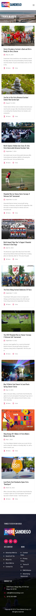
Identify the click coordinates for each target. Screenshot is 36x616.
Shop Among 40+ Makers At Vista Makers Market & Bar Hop (16, 435)
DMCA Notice (27, 570)
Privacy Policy (24, 560)
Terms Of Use (25, 566)
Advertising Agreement (25, 575)
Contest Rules (24, 554)
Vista (16, 68)
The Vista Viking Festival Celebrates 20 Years (18, 289)
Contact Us (9, 566)
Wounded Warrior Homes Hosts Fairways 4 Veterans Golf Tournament (17, 195)
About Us (9, 559)
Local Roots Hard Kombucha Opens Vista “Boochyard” (16, 483)
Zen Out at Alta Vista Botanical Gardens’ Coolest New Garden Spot (16, 98)
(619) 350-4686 (12, 596)
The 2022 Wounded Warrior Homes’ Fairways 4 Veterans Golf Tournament (17, 336)
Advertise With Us (11, 552)
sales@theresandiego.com (15, 593)
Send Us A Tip (10, 556)
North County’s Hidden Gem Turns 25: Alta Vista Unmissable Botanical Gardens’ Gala (17, 147)
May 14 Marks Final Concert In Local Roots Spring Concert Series (17, 385)
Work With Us (10, 563)
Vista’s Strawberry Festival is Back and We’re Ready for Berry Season (17, 50)
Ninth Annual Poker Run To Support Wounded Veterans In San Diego (17, 243)
